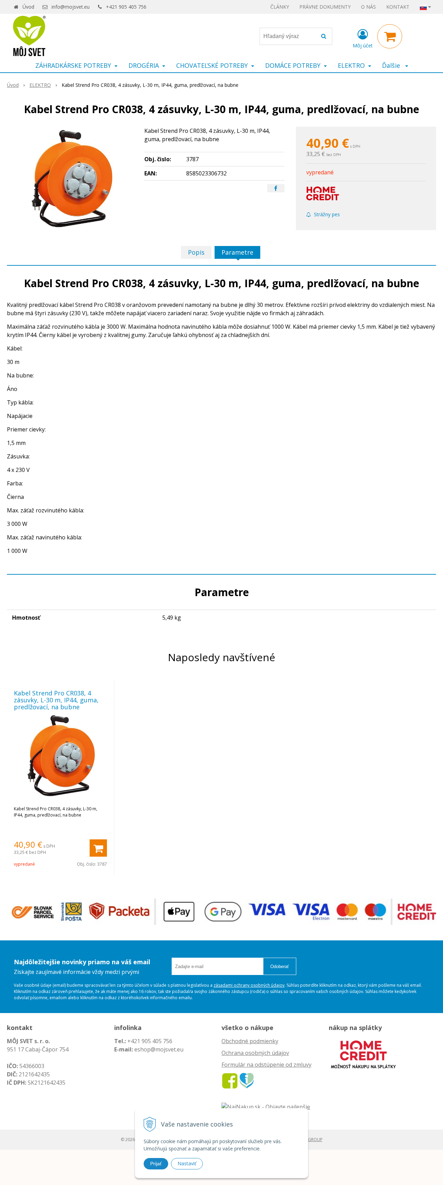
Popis (196, 252)
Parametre (237, 252)
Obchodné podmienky (250, 1041)
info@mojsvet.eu (71, 6)
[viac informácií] (363, 1054)
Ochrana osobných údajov (255, 1053)
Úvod (28, 6)
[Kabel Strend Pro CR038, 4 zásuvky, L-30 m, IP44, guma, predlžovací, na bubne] (71, 178)
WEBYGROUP (310, 1139)
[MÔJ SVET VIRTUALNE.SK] (246, 1080)
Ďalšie (392, 65)
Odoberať (279, 966)
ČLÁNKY (279, 6)
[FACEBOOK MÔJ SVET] (230, 1080)
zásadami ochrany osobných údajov (249, 985)
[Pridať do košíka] (98, 848)
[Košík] (389, 36)
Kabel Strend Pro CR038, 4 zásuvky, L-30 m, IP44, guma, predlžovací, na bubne (56, 700)
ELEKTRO (40, 85)
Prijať (156, 1163)
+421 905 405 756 (126, 6)
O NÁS (368, 6)
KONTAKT (397, 6)
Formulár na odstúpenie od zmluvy (266, 1064)
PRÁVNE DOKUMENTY (325, 6)
